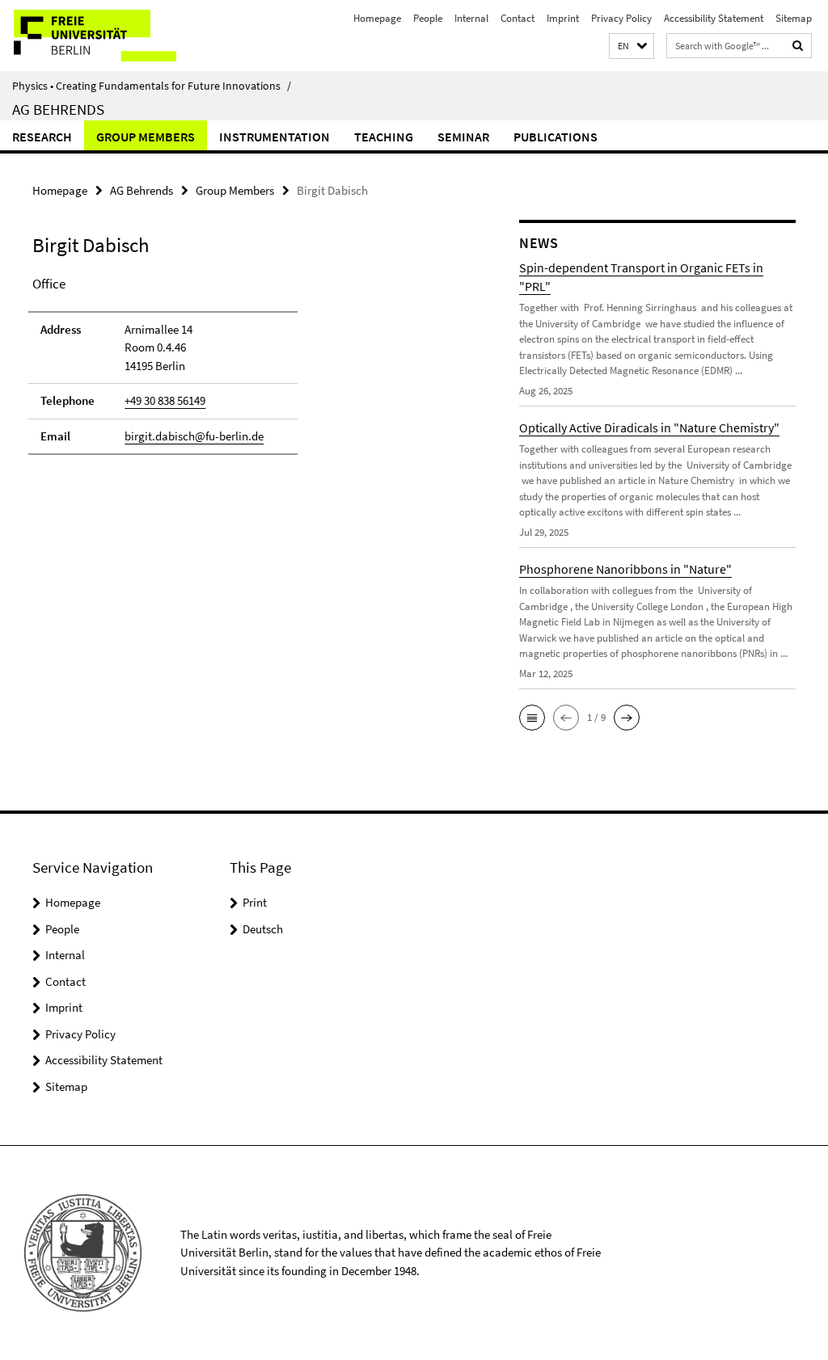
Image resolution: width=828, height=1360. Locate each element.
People (427, 18)
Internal (471, 18)
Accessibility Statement (713, 18)
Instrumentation (274, 136)
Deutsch (263, 929)
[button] (631, 46)
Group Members (145, 136)
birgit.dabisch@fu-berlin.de (194, 436)
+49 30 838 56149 (165, 400)
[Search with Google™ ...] (798, 46)
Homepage (377, 18)
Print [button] (255, 902)
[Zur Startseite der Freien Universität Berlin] (107, 35)
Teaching (383, 136)
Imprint (563, 18)
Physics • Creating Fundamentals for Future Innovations (151, 85)
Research (42, 136)
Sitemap (793, 18)
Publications (555, 136)
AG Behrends (58, 109)
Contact (517, 18)
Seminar (463, 136)
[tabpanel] (249, 372)
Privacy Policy (621, 18)
